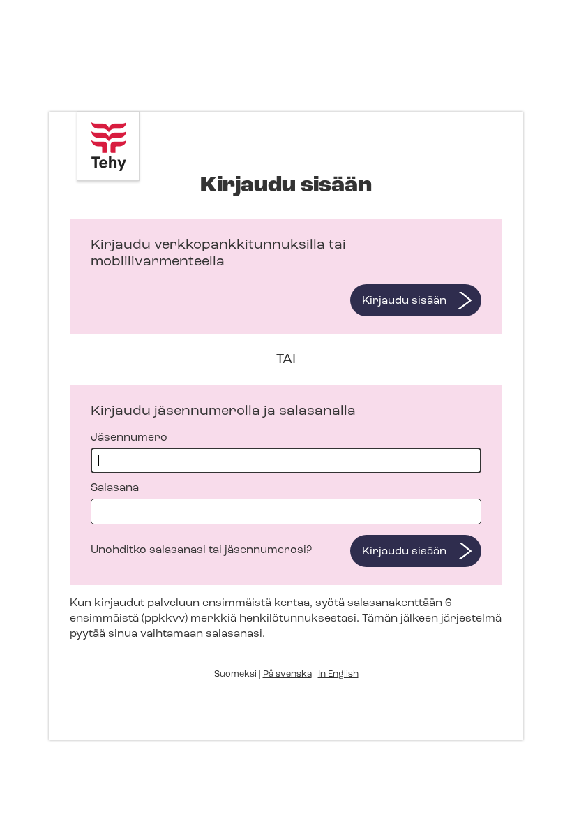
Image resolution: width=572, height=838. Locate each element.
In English (338, 674)
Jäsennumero (129, 437)
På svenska (287, 674)
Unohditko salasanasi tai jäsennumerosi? (201, 550)
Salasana (115, 488)
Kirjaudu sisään (404, 301)
